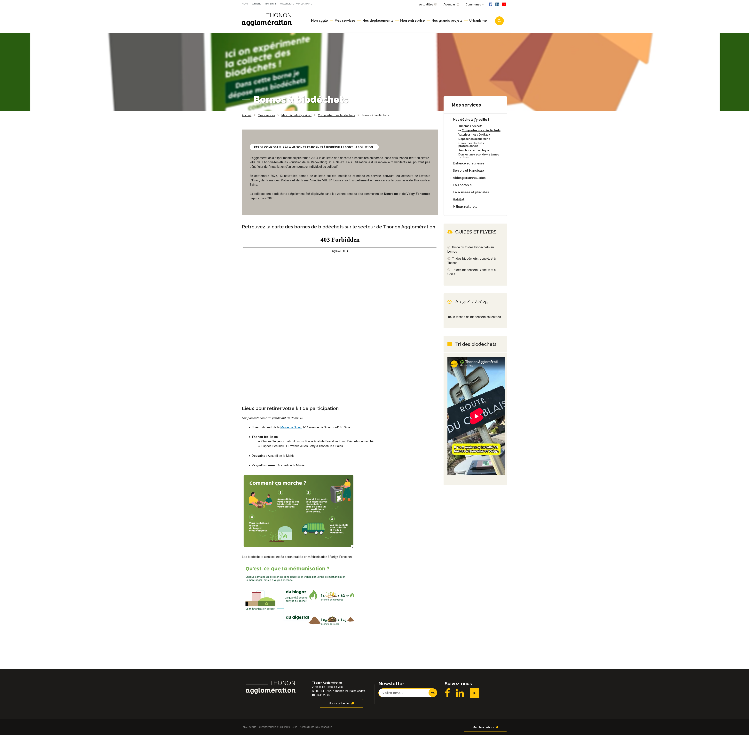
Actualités (426, 4)
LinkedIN (460, 693)
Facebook (447, 693)
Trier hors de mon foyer (473, 150)
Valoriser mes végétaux (474, 134)
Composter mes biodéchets (481, 130)
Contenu (256, 4)
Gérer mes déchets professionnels (471, 144)
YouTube (474, 693)
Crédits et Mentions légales (274, 727)
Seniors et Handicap (468, 170)
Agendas (449, 4)
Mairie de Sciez (291, 427)
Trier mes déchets (470, 126)
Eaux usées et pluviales (471, 192)
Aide (295, 727)
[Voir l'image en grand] (298, 511)
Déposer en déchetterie (474, 139)
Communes (473, 4)
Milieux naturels (465, 207)
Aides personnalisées (469, 178)
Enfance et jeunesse (468, 163)
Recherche (270, 4)
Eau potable (462, 185)
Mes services (466, 105)
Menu (245, 4)
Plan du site (249, 727)
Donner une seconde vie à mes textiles (478, 156)
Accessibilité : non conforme (296, 4)
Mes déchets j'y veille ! (471, 120)
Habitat (458, 199)
